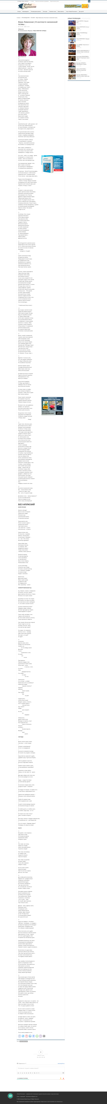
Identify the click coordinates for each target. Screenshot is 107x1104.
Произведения (25, 11)
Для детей (81, 11)
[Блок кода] (33, 1073)
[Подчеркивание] (22, 1073)
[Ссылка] (35, 1073)
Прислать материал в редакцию (42, 1)
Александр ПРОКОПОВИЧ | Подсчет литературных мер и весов (82, 58)
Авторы (19, 11)
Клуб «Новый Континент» (71, 11)
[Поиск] (89, 1)
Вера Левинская (23, 1041)
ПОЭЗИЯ (33, 17)
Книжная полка (52, 11)
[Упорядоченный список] (26, 1073)
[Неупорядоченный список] (28, 1073)
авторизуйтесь (61, 1063)
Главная (18, 17)
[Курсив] (20, 1073)
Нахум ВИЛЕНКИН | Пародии (82, 38)
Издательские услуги (54, 1)
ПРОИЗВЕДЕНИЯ (25, 17)
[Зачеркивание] (24, 1073)
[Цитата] (30, 1073)
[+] (38, 1072)
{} (36, 1072)
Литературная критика (36, 11)
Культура (45, 11)
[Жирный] (18, 1073)
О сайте (32, 1)
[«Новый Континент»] (27, 6)
